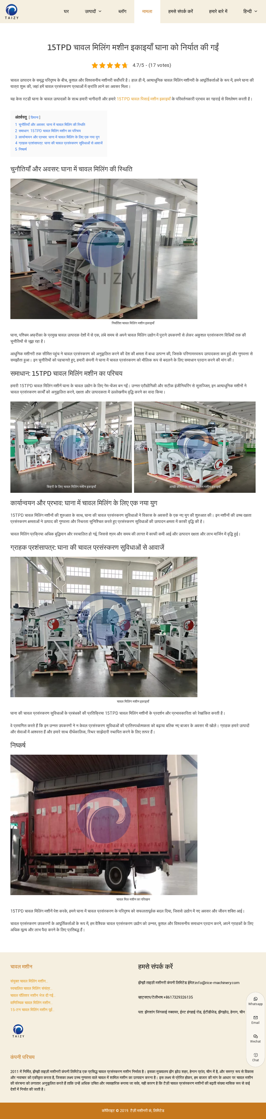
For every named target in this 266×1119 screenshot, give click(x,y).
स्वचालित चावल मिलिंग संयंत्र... (31, 988)
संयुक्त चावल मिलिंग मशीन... (29, 981)
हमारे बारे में (218, 11)
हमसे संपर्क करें (180, 11)
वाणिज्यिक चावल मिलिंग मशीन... (31, 1002)
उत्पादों (90, 11)
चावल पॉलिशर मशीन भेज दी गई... (33, 995)
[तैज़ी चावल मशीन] (13, 11)
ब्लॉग (122, 11)
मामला (147, 11)
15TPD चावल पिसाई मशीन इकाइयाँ (144, 98)
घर (66, 11)
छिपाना (34, 117)
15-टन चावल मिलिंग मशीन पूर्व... (32, 1009)
